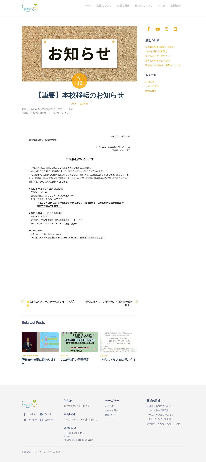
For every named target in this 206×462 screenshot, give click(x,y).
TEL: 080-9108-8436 (74, 432)
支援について (104, 5)
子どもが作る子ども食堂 (157, 60)
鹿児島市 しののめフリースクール (39, 451)
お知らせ (84, 103)
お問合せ (176, 5)
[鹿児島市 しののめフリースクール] (30, 10)
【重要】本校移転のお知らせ (79, 94)
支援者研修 (123, 5)
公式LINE (49, 419)
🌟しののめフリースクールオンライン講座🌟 (50, 303)
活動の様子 (33, 355)
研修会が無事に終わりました (159, 46)
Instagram (32, 419)
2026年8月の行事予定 (75, 359)
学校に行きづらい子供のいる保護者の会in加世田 (108, 303)
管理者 (74, 103)
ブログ (161, 5)
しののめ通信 (152, 86)
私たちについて (143, 5)
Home (88, 5)
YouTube (48, 414)
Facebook (32, 414)
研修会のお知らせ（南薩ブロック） (163, 65)
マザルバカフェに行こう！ (118, 359)
